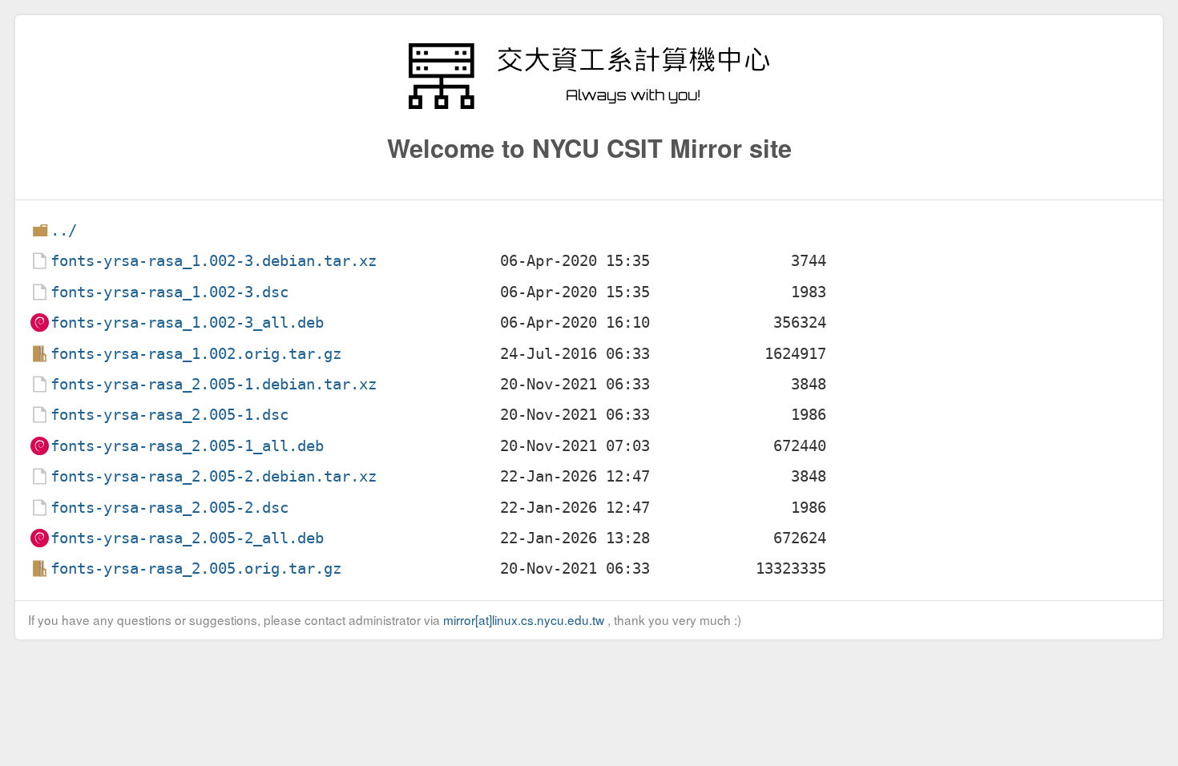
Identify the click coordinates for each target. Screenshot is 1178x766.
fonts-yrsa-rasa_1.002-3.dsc (169, 292)
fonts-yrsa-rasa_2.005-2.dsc (169, 507)
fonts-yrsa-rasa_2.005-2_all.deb (187, 538)
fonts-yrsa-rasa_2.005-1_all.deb (187, 446)
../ (63, 230)
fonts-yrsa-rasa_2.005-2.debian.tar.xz (213, 476)
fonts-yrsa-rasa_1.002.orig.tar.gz (195, 354)
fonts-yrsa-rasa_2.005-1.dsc (169, 414)
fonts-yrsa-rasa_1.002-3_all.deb (187, 322)
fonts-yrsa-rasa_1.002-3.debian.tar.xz (213, 261)
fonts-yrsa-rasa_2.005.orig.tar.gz (195, 568)
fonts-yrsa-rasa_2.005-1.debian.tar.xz (213, 384)
